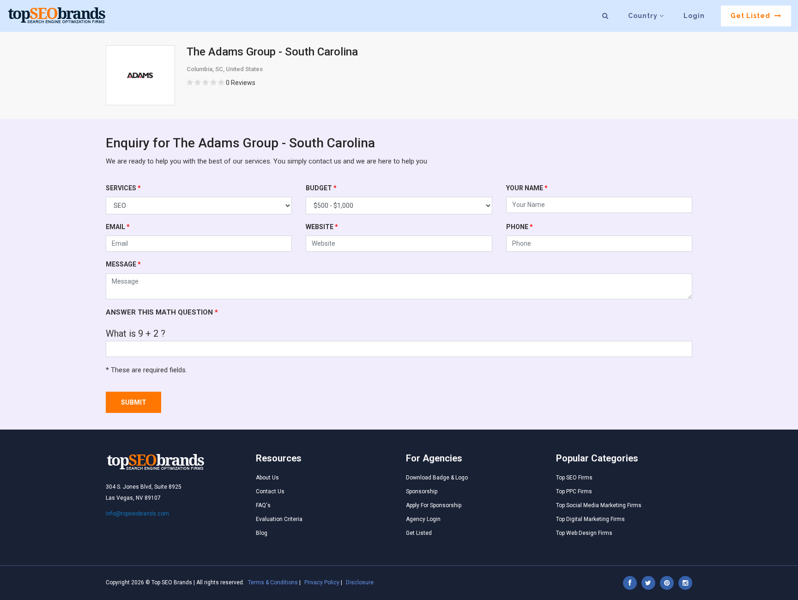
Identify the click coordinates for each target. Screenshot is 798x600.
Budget (321, 188)
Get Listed (751, 15)
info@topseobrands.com (137, 513)
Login (694, 15)
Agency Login (423, 519)
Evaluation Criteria (279, 519)
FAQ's (263, 505)
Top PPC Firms (574, 491)
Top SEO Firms (574, 477)
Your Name (527, 188)
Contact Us (270, 491)
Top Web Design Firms (584, 533)
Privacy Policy (321, 582)
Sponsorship (421, 491)
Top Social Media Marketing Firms (598, 505)
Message (123, 264)
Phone (519, 226)
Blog (261, 533)
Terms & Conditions (273, 582)
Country (643, 15)
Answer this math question (162, 312)
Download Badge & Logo (437, 477)
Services (123, 188)
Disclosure (360, 582)
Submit (133, 402)
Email (118, 226)
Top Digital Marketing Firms (590, 519)
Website (322, 226)
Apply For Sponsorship (433, 505)
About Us (267, 477)
